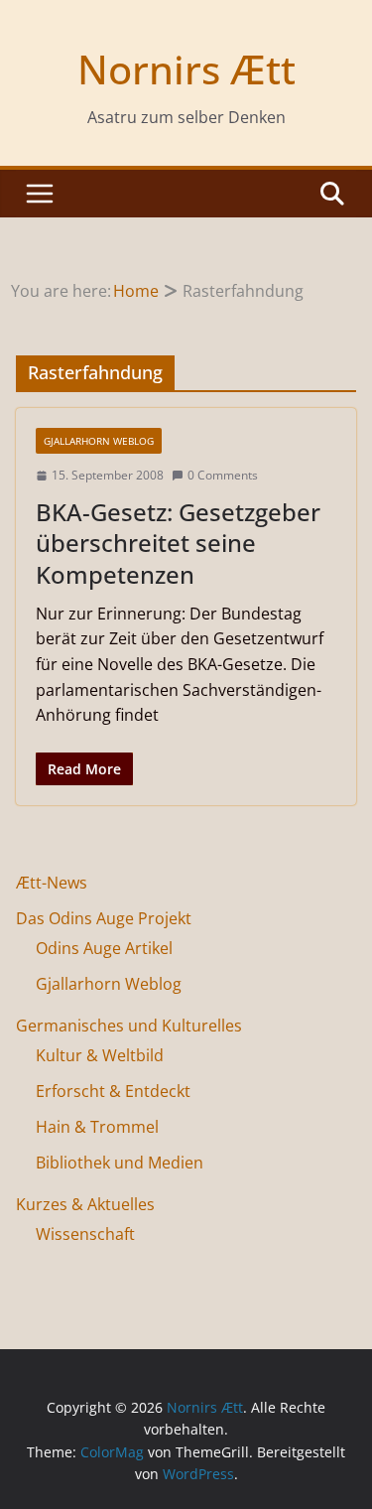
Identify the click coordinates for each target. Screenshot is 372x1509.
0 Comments (222, 475)
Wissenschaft (85, 1234)
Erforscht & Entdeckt (113, 1091)
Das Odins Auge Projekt (103, 918)
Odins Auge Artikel (104, 948)
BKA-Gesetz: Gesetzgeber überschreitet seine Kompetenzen (178, 542)
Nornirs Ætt (186, 69)
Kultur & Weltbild (100, 1055)
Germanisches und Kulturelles (129, 1025)
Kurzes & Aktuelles (85, 1204)
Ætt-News (51, 882)
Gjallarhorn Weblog (99, 441)
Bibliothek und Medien (119, 1162)
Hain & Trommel (97, 1127)
